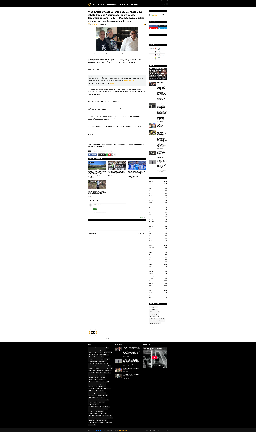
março (158, 183)
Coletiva (109, 368)
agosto (158, 195)
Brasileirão (108, 352)
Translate (155, 15)
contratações (93, 361)
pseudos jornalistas (94, 408)
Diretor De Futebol (94, 413)
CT (101, 390)
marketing (106, 406)
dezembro (158, 221)
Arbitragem (100, 368)
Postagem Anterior (93, 233)
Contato (97, 0)
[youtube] (165, 1)
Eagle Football (104, 354)
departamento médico (95, 406)
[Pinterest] (109, 155)
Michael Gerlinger (99, 417)
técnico (92, 356)
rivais (107, 359)
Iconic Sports (154, 314)
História (91, 388)
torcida (99, 372)
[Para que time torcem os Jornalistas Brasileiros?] (152, 125)
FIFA (103, 377)
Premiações (99, 411)
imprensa (102, 393)
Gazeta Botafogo (123, 430)
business (100, 370)
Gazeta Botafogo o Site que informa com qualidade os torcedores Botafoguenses (161, 154)
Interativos (101, 4)
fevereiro (158, 181)
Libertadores (93, 359)
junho (158, 190)
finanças (92, 370)
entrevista (102, 361)
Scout (98, 415)
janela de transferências (95, 365)
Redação (153, 318)
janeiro (158, 202)
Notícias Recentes (112, 4)
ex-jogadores (93, 379)
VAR (102, 397)
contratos (104, 408)
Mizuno (91, 415)
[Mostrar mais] (115, 155)
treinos (91, 411)
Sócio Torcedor (107, 415)
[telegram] (167, 1)
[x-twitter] (163, 1)
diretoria (97, 151)
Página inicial (91, 9)
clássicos (107, 365)
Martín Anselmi (104, 381)
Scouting (107, 388)
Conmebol (102, 379)
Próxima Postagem (141, 233)
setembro (158, 197)
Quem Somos (134, 4)
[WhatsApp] (107, 155)
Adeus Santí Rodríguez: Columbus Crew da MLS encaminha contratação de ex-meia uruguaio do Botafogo (116, 172)
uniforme (161, 320)
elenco (101, 374)
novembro (158, 200)
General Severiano (94, 399)
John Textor (102, 151)
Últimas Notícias (109, 151)
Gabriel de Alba (154, 311)
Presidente (92, 402)
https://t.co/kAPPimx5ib (129, 80)
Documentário (124, 4)
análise (92, 368)
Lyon (91, 363)
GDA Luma (153, 309)
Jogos (102, 350)
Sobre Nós (93, 0)
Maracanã (101, 402)
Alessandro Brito (93, 381)
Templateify (98, 430)
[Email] (112, 155)
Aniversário (108, 422)
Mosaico (109, 417)
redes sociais (93, 386)
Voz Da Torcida (164, 430)
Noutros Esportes (93, 404)
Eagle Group (92, 395)
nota (91, 417)
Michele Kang (93, 393)
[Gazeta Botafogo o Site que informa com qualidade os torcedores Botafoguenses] (152, 153)
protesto (92, 420)
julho (158, 193)
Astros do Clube (103, 395)
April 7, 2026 (113, 83)
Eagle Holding (93, 354)
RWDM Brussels (93, 390)
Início (89, 0)
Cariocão (92, 384)
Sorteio (103, 413)
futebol (161, 318)
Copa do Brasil (93, 374)
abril (158, 186)
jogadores (92, 352)
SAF (100, 352)
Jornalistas (102, 386)
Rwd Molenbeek (93, 397)
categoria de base (101, 420)
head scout (104, 399)
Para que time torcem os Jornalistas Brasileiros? (161, 125)
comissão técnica (94, 377)
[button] (163, 4)
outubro (158, 216)
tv (101, 359)
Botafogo (97, 9)
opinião (153, 320)
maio (158, 188)
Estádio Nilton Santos (102, 363)
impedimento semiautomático (96, 422)
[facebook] (161, 1)
